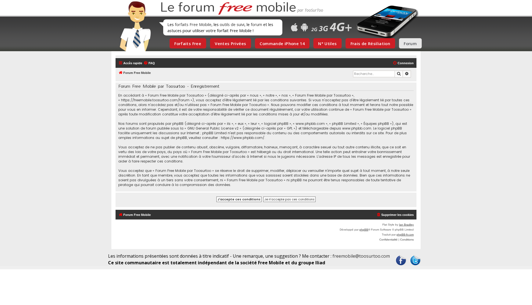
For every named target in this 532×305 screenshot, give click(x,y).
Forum (410, 43)
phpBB (363, 229)
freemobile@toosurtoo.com (361, 256)
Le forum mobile (228, 8)
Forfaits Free (187, 43)
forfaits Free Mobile (193, 24)
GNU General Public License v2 (213, 128)
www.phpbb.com (356, 128)
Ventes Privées (230, 43)
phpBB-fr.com (405, 234)
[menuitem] (149, 63)
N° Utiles (327, 43)
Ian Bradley (406, 224)
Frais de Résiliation (370, 43)
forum (256, 24)
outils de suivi (232, 24)
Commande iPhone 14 (282, 43)
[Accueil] (133, 26)
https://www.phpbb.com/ (242, 137)
